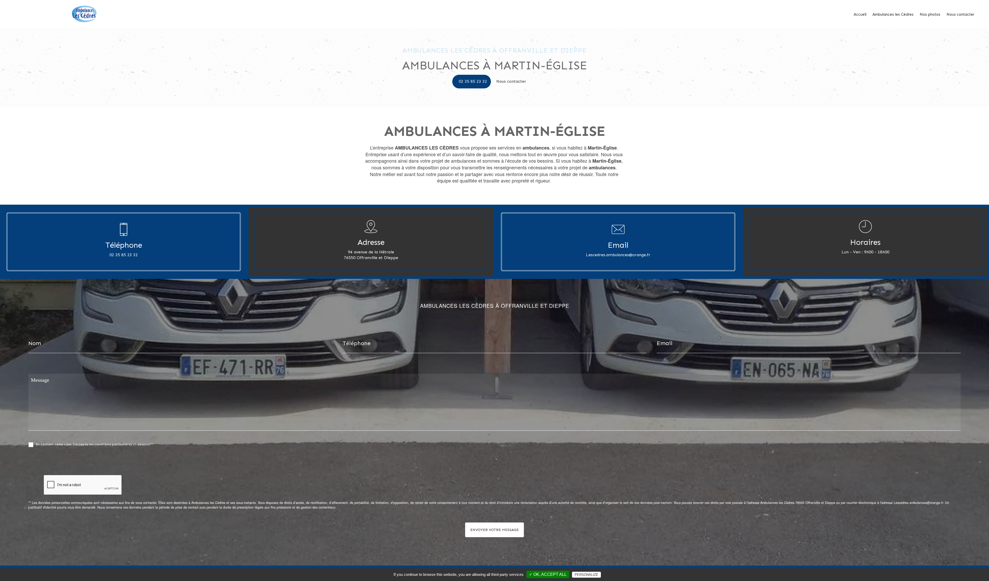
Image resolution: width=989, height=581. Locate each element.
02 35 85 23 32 (473, 81)
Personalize (586, 575)
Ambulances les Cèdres (893, 14)
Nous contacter (960, 14)
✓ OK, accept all (548, 574)
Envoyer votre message (494, 530)
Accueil (860, 14)
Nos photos (930, 14)
